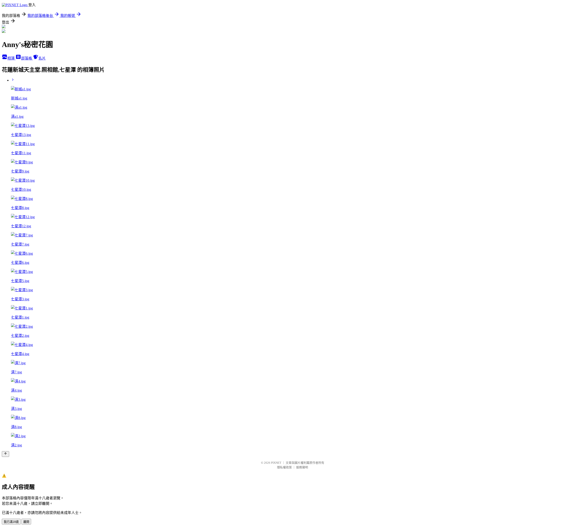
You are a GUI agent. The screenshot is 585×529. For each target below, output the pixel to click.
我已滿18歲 (11, 522)
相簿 (11, 58)
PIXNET (276, 462)
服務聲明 (302, 467)
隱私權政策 (284, 467)
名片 (42, 58)
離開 (26, 522)
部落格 (27, 58)
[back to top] (5, 454)
